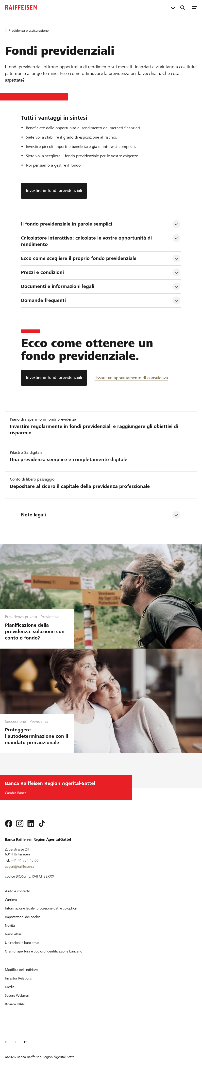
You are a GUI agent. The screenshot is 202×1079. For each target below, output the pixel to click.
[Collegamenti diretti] (173, 7)
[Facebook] (8, 823)
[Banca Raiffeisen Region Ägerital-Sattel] (21, 7)
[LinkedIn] (30, 823)
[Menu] (194, 7)
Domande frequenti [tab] (43, 300)
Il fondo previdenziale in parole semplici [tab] (66, 224)
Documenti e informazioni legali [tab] (57, 286)
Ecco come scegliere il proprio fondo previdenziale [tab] (78, 258)
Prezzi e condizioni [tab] (42, 272)
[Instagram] (19, 823)
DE (7, 1042)
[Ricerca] (182, 7)
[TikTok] (42, 823)
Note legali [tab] (33, 515)
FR (16, 1042)
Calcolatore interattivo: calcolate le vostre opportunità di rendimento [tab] (87, 241)
